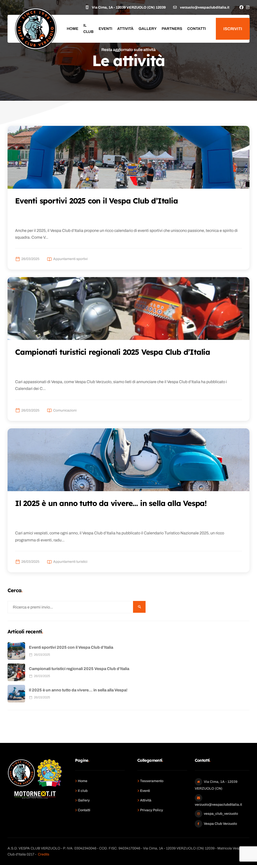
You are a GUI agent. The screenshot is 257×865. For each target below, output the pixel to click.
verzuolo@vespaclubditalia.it (218, 804)
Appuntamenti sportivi (70, 259)
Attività (125, 29)
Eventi (105, 29)
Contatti (196, 29)
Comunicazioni (65, 410)
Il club (88, 28)
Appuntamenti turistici (70, 562)
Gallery (148, 29)
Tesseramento (151, 781)
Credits (43, 854)
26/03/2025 (30, 259)
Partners (172, 29)
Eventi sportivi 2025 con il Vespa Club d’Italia (71, 647)
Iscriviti (232, 29)
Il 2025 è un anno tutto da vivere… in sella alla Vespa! (78, 690)
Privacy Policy (151, 810)
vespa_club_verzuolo (221, 814)
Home (72, 29)
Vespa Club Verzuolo (220, 824)
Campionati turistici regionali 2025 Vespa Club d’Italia (79, 669)
